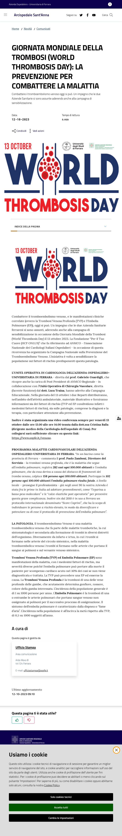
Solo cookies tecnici (61, 797)
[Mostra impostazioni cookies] (119, 418)
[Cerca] (111, 15)
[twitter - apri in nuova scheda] (80, 15)
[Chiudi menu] (110, 6)
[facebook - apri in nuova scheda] (86, 15)
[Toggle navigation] (5, 15)
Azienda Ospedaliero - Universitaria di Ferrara (30, 4)
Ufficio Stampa (26, 647)
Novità (28, 29)
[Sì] (17, 720)
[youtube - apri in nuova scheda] (92, 15)
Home (15, 29)
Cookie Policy (52, 785)
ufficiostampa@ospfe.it (36, 670)
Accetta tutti (61, 807)
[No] (29, 720)
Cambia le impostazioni (61, 818)
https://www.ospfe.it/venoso (31, 438)
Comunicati (43, 29)
